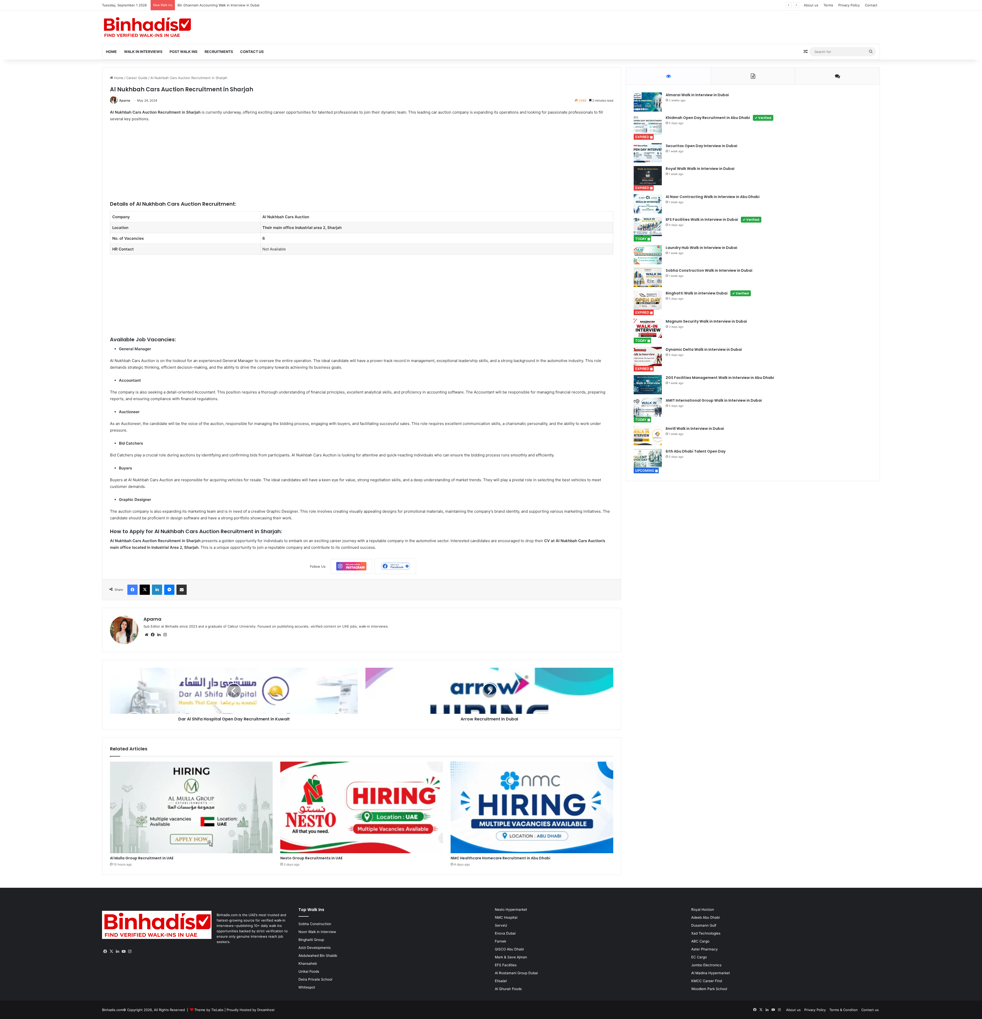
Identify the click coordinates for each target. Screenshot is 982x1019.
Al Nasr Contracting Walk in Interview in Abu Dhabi (713, 196)
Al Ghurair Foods (508, 989)
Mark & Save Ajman (511, 957)
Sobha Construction (314, 924)
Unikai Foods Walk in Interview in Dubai (208, 5)
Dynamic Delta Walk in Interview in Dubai (704, 349)
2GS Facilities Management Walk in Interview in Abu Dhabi (720, 377)
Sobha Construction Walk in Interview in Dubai (709, 270)
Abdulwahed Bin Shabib (317, 956)
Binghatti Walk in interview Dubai (707, 293)
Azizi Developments (314, 948)
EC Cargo (699, 957)
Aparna (124, 100)
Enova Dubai (505, 933)
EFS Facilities (506, 965)
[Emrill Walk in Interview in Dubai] (648, 435)
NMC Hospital (506, 917)
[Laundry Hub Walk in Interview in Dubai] (648, 254)
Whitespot (306, 987)
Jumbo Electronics (706, 965)
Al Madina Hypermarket (710, 973)
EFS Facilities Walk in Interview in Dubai (712, 219)
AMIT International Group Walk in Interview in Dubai (714, 400)
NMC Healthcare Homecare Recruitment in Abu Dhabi (500, 858)
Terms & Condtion (843, 1010)
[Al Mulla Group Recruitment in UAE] (191, 807)
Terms (828, 5)
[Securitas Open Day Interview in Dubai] (648, 152)
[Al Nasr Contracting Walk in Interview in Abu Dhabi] (648, 203)
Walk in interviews (143, 51)
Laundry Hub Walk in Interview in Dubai (701, 247)
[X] (111, 951)
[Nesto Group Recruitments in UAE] (361, 807)
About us (811, 5)
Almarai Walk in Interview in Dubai (697, 94)
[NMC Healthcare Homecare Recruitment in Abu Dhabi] (532, 807)
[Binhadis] (147, 27)
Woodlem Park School (709, 989)
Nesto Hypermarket (511, 909)
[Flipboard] (395, 566)
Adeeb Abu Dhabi (705, 917)
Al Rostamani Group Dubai (516, 973)
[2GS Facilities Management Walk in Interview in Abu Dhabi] (648, 384)
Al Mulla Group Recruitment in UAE (141, 858)
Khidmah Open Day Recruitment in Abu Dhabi (718, 117)
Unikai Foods (308, 971)
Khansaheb (307, 963)
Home (111, 51)
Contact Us (252, 51)
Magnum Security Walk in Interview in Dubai (706, 321)
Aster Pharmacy (704, 949)
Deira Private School (315, 979)
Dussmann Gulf (703, 925)
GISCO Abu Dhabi (509, 949)
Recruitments (219, 51)
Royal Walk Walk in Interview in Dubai (700, 168)
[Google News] (351, 566)
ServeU (501, 925)
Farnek (500, 941)
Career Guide (137, 78)
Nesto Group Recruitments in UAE (311, 858)
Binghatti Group (311, 940)
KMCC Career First (706, 981)
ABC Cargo (700, 941)
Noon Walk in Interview (317, 932)
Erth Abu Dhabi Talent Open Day (696, 451)
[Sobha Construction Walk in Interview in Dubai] (648, 277)
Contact (871, 5)
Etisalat (501, 981)
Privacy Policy (849, 5)
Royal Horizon (702, 909)
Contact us (870, 1010)
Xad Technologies (705, 933)
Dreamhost (266, 1010)
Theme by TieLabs (209, 1010)
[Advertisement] (263, 164)
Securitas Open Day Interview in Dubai (701, 145)
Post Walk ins (183, 51)
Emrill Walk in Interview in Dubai (695, 428)
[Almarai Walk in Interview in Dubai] (648, 102)
